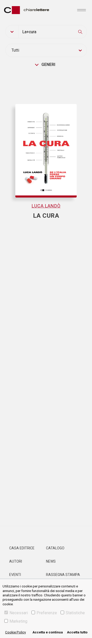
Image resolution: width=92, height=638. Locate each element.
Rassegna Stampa (63, 575)
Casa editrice (21, 548)
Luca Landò (46, 205)
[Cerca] (80, 31)
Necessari (18, 612)
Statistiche (75, 612)
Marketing (18, 621)
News (51, 561)
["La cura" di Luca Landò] (46, 138)
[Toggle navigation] (81, 10)
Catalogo (55, 548)
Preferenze (47, 612)
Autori (15, 561)
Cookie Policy (15, 632)
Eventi (15, 575)
